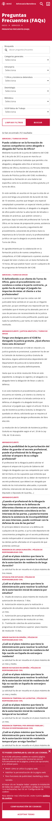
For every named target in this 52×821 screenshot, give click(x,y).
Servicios (16, 25)
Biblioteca (9, 98)
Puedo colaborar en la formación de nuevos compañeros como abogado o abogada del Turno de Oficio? (23, 145)
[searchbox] (26, 60)
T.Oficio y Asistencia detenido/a (19, 77)
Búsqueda (9, 46)
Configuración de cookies (26, 806)
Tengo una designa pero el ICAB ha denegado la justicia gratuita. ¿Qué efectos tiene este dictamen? (26, 340)
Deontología (10, 87)
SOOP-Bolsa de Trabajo (15, 108)
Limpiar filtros (14, 122)
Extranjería (9, 67)
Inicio (4, 25)
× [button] (49, 751)
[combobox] (24, 60)
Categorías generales (14, 56)
